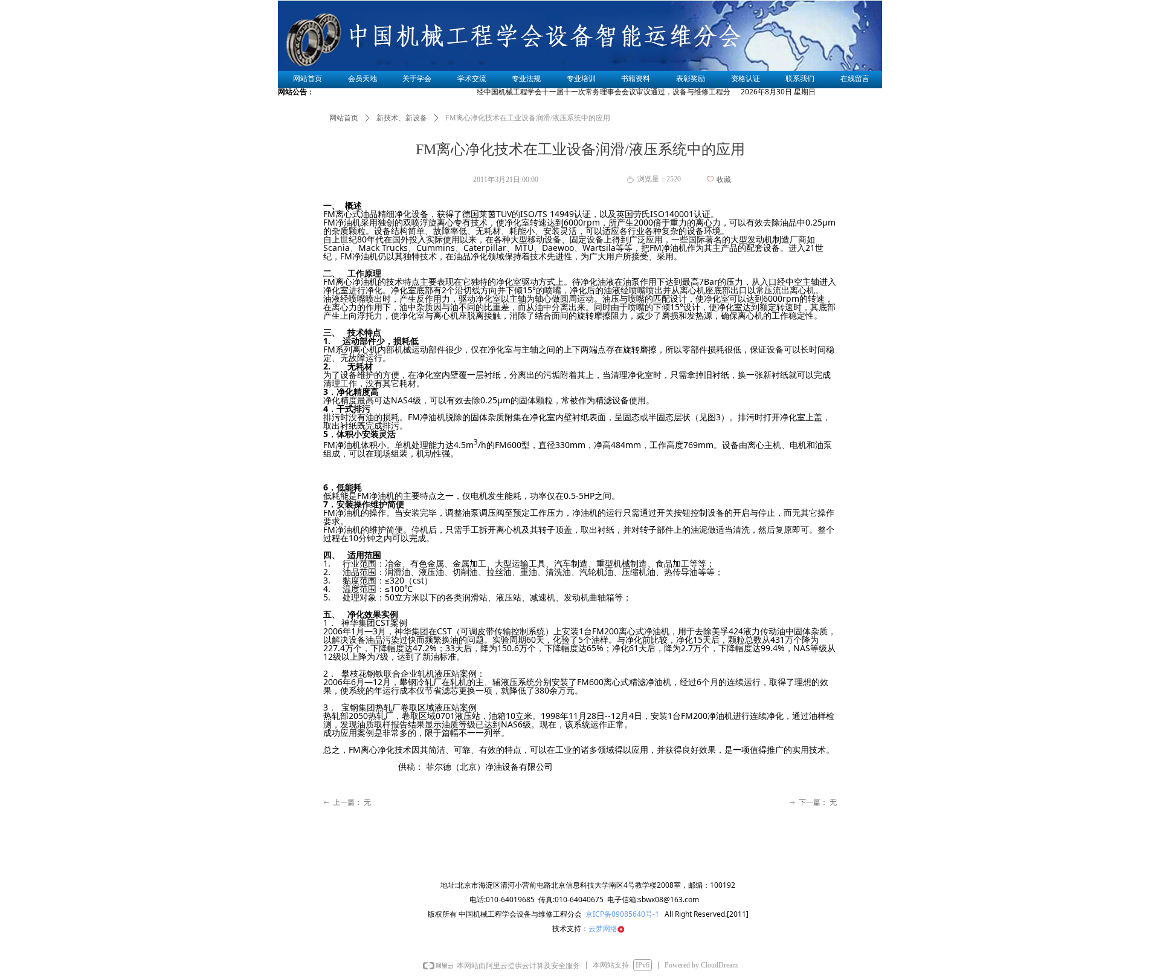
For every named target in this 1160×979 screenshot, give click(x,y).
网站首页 (343, 118)
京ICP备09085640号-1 (621, 914)
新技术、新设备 (401, 118)
